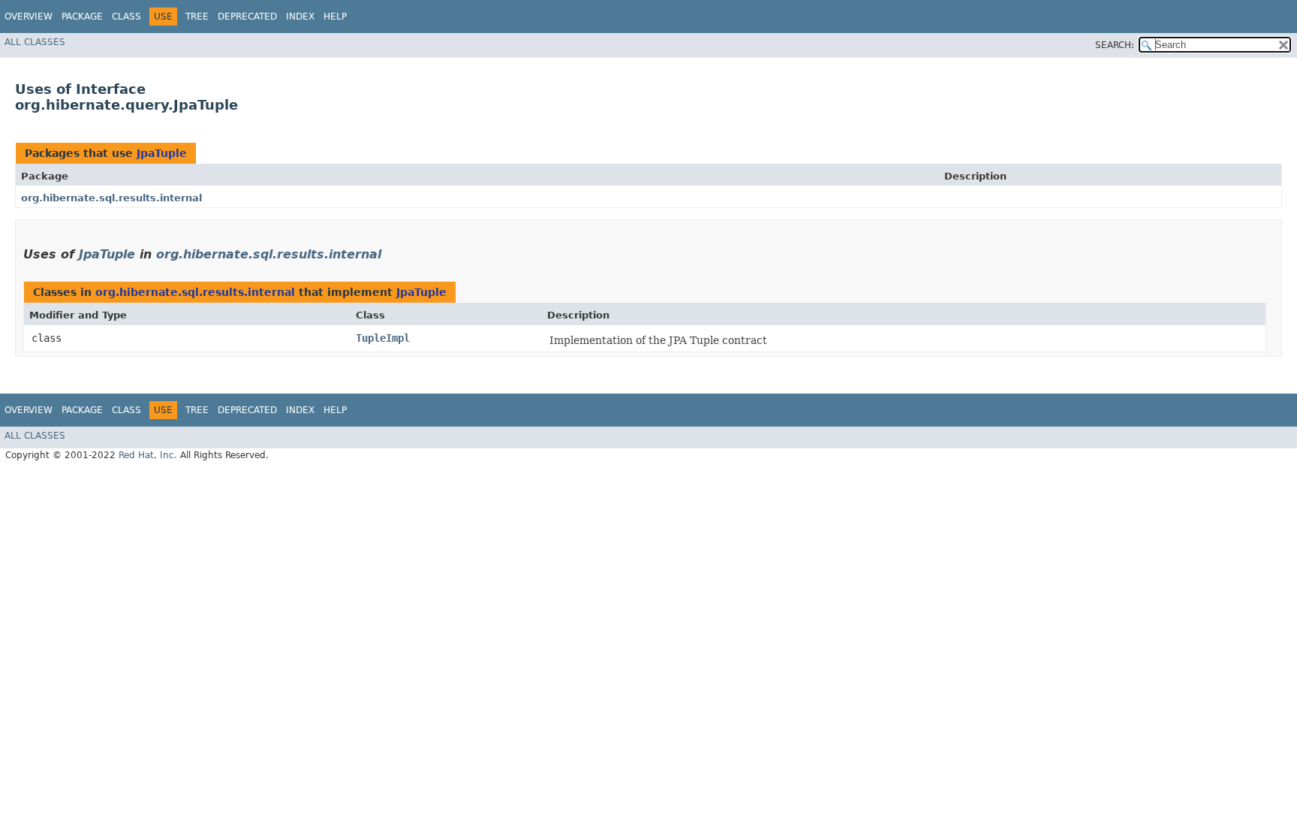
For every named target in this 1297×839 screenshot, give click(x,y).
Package (82, 16)
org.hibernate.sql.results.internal (111, 198)
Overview (29, 16)
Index (300, 16)
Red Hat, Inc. (148, 455)
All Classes (35, 42)
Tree (197, 16)
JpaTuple (162, 153)
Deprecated (247, 16)
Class (126, 16)
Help (335, 16)
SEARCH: (1114, 45)
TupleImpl (383, 338)
